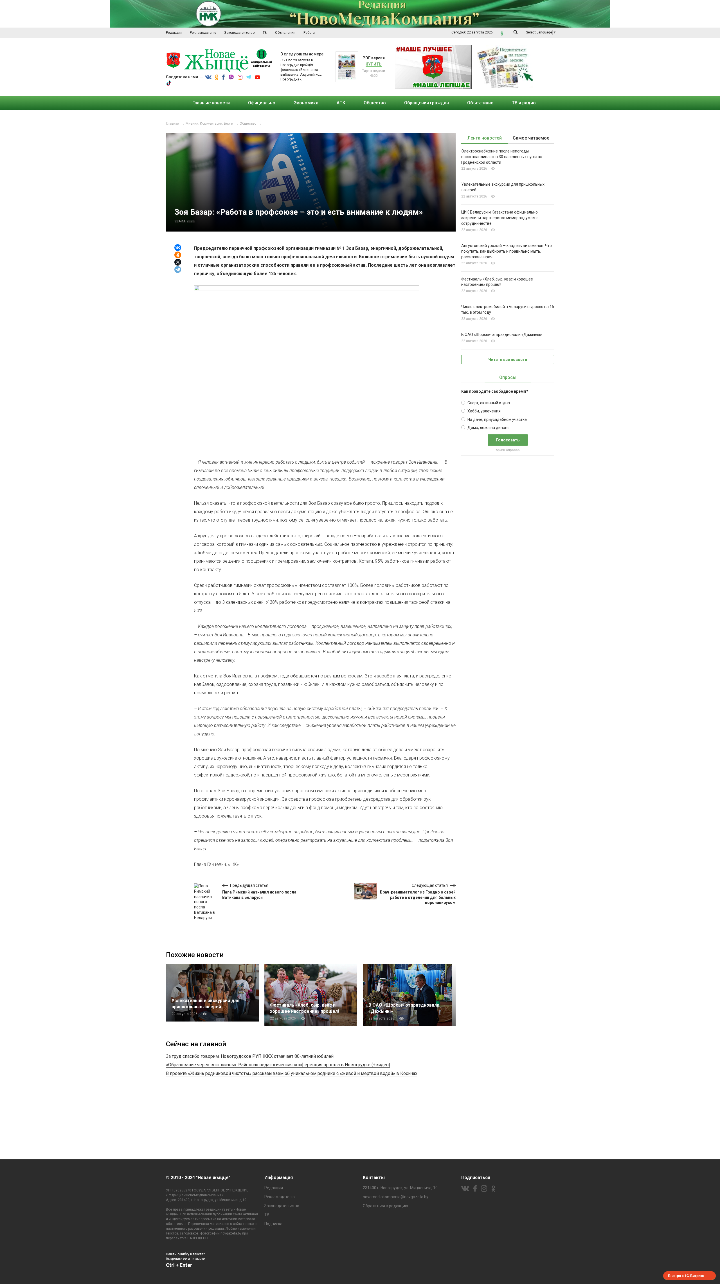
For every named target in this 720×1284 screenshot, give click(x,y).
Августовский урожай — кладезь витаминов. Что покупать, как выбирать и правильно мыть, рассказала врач (506, 251)
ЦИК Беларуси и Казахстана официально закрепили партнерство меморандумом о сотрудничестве (500, 218)
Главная (172, 123)
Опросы (507, 377)
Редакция (273, 1188)
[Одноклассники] (177, 255)
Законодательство (281, 1206)
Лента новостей (484, 138)
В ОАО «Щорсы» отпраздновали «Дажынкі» (501, 334)
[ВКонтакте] (177, 247)
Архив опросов (508, 450)
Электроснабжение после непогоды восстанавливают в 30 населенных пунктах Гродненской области (501, 157)
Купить (374, 64)
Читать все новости (507, 359)
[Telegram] (177, 269)
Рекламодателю (279, 1197)
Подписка (273, 1224)
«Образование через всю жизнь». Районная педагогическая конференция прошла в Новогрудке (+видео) (278, 1064)
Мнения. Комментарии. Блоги (209, 123)
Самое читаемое (531, 138)
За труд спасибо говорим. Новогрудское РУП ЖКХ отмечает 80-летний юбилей (250, 1056)
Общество (248, 123)
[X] (177, 262)
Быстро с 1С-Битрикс (686, 1275)
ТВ (266, 1215)
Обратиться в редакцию (385, 1206)
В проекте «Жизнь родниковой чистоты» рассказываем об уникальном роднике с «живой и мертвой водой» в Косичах (291, 1073)
